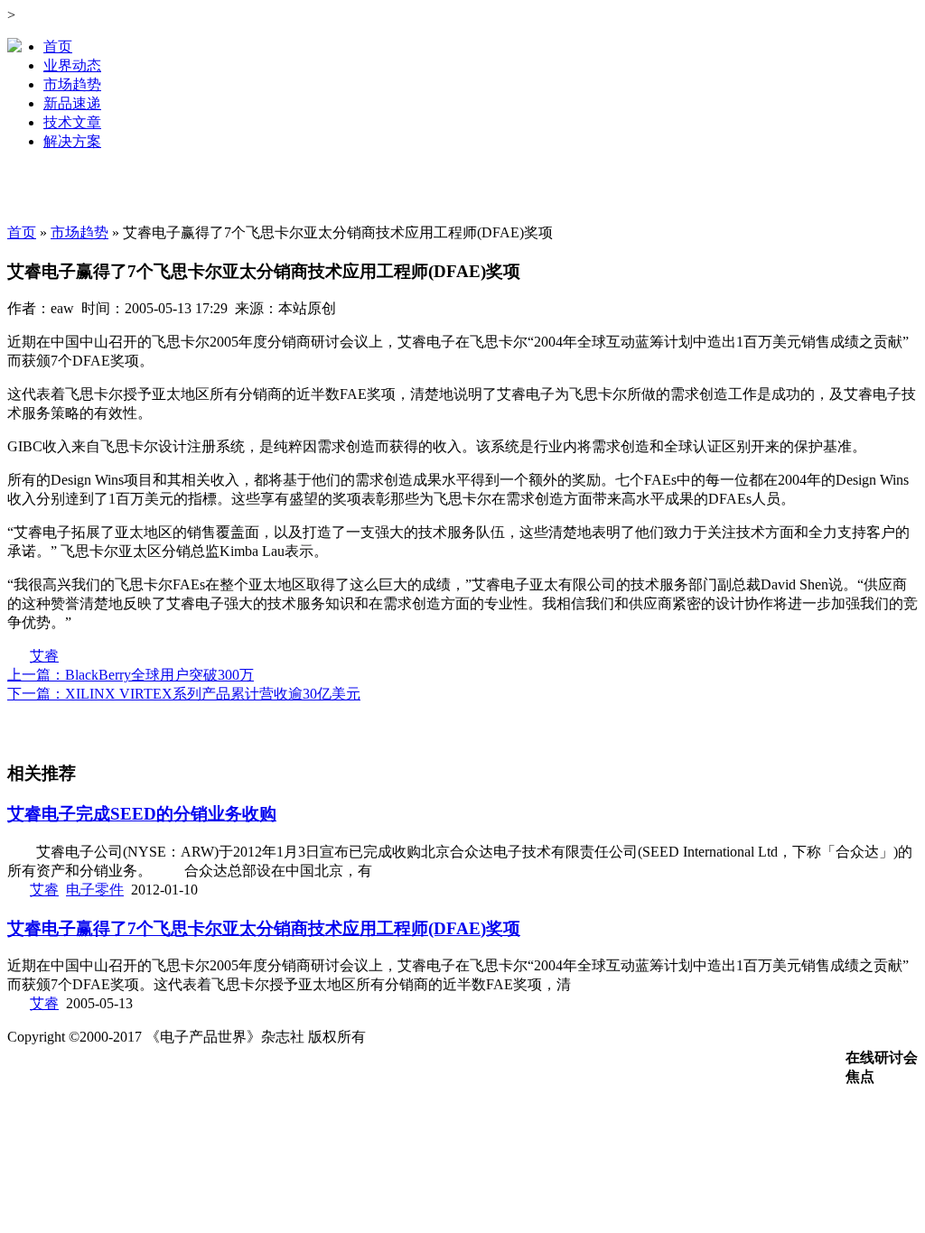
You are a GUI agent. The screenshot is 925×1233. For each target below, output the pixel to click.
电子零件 (95, 889)
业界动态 (72, 65)
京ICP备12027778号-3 (448, 1036)
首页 (57, 46)
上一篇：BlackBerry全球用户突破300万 (130, 674)
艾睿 (44, 655)
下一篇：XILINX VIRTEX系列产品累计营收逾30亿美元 (183, 693)
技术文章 (72, 122)
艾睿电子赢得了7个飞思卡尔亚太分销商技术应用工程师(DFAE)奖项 (263, 928)
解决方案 (72, 141)
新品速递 (72, 103)
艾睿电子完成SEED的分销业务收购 (141, 813)
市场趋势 (72, 84)
